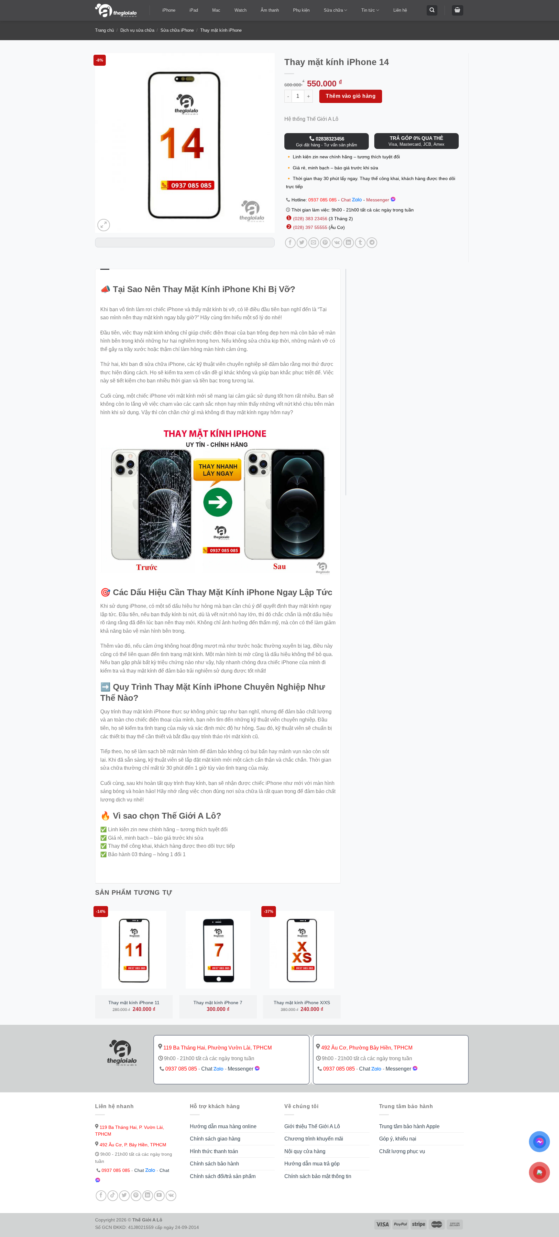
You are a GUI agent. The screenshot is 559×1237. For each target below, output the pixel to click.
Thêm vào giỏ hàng (351, 96)
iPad (194, 10)
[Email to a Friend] (313, 242)
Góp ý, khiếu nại (397, 1138)
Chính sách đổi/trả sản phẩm (223, 1176)
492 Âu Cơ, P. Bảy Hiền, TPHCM (132, 1144)
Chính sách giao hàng (215, 1138)
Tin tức (368, 10)
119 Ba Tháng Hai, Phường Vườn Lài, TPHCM (217, 1047)
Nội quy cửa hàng (304, 1151)
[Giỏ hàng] (458, 10)
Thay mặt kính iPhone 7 (217, 1002)
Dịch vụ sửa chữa (137, 30)
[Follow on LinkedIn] (147, 1195)
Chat (346, 199)
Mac (216, 10)
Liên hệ (400, 10)
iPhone (168, 10)
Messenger (378, 199)
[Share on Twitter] (302, 242)
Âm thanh (270, 10)
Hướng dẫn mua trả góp (312, 1163)
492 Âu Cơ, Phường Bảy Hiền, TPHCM (366, 1047)
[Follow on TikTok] (112, 1195)
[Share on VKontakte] (337, 242)
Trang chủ (104, 30)
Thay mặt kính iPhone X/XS (302, 1002)
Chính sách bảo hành (214, 1163)
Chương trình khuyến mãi (313, 1138)
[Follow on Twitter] (124, 1195)
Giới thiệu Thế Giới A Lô (312, 1126)
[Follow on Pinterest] (136, 1195)
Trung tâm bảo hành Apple (409, 1126)
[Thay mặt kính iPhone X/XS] (301, 950)
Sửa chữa (333, 10)
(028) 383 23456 (311, 218)
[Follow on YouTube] (159, 1195)
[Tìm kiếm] (432, 10)
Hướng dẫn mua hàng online (223, 1126)
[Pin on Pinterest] (325, 242)
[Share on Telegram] (372, 242)
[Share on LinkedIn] (348, 242)
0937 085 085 (322, 199)
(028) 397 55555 (309, 227)
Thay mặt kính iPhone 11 (133, 1002)
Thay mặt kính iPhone (221, 30)
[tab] (104, 273)
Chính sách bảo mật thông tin (317, 1176)
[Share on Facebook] (290, 242)
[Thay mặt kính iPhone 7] (218, 950)
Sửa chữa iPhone (177, 30)
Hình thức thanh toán (214, 1151)
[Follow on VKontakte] (171, 1195)
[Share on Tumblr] (360, 242)
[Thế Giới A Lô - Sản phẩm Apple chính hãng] (117, 10)
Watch (241, 10)
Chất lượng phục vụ (402, 1151)
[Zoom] (103, 225)
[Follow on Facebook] (101, 1195)
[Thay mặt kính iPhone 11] (134, 950)
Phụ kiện (301, 10)
